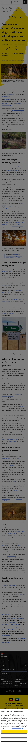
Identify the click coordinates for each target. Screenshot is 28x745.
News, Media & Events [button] (8, 669)
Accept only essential (14, 735)
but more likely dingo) (10, 207)
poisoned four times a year (9, 313)
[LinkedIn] (10, 17)
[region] (14, 727)
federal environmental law (12, 167)
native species (6, 96)
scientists (17, 224)
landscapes (5, 538)
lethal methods (9, 455)
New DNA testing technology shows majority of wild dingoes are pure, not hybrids (14, 256)
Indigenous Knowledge (8, 635)
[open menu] (3, 2)
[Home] (14, 2)
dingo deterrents (12, 556)
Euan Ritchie (6, 615)
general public (6, 499)
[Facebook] (12, 17)
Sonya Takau (15, 624)
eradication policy (7, 285)
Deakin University (12, 618)
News (10, 7)
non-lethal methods (20, 542)
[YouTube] (20, 17)
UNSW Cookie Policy (18, 728)
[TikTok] (17, 17)
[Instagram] (15, 17)
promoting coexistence (10, 585)
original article (6, 642)
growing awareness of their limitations (12, 458)
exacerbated (13, 465)
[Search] (25, 2)
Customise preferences (14, 739)
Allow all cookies (14, 731)
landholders (16, 490)
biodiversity (14, 481)
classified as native (11, 170)
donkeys (20, 545)
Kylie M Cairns (13, 622)
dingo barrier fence (7, 271)
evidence (7, 99)
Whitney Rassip (16, 629)
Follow (20, 15)
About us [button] (4, 673)
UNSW (3, 7)
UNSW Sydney (6, 624)
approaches (11, 533)
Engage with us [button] (6, 661)
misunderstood (11, 94)
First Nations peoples (18, 226)
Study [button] (3, 665)
